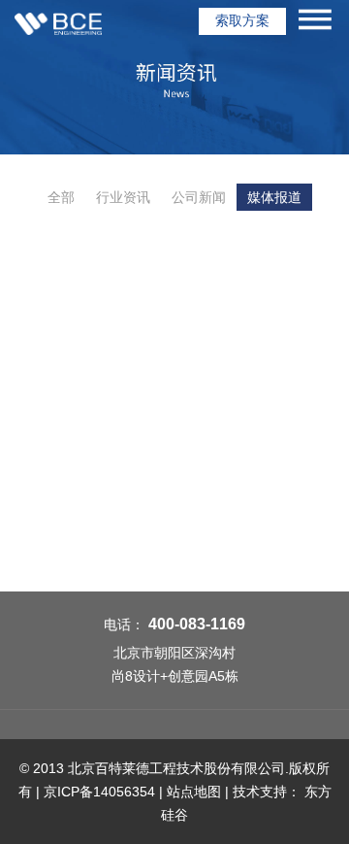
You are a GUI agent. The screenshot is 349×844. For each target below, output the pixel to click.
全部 (61, 197)
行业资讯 (123, 197)
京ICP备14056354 (99, 791)
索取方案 (242, 20)
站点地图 (194, 791)
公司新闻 (199, 197)
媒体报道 (274, 197)
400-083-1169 (196, 624)
